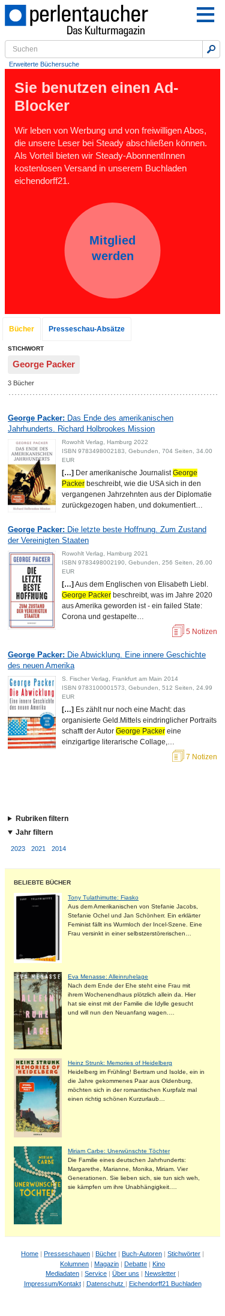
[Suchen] (211, 49)
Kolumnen (74, 1263)
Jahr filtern (34, 832)
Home (29, 1253)
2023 (18, 848)
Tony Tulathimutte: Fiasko (103, 897)
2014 (59, 848)
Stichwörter (183, 1253)
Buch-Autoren (142, 1253)
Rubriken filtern (42, 818)
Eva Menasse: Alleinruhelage (108, 976)
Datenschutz (105, 1283)
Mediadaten (62, 1273)
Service (96, 1273)
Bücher (21, 329)
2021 (38, 848)
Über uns (125, 1273)
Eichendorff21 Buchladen (165, 1283)
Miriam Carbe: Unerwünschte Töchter (119, 1151)
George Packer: (90, 423)
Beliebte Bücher (42, 882)
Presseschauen (67, 1253)
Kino (158, 1263)
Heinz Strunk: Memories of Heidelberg (120, 1063)
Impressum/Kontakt (52, 1283)
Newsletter (160, 1273)
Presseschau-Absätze (87, 329)
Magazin (106, 1263)
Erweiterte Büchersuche (44, 64)
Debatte (135, 1263)
